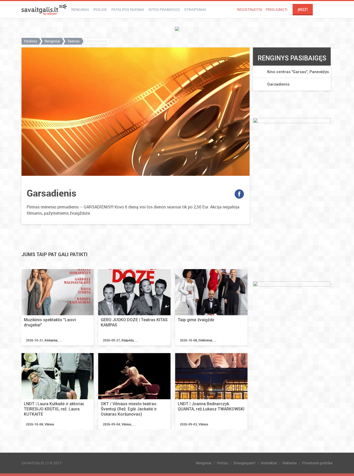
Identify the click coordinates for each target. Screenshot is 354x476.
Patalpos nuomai (127, 9)
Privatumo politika (317, 462)
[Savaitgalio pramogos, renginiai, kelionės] (44, 9)
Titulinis (30, 41)
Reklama (289, 462)
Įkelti (303, 10)
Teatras (73, 41)
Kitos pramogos (164, 9)
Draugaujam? (244, 462)
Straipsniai (195, 9)
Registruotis (249, 9)
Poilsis (100, 9)
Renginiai (80, 9)
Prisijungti (276, 9)
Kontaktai (269, 462)
